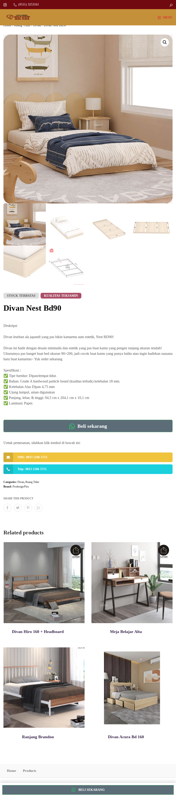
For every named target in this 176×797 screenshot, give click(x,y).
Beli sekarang (91, 426)
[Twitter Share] (18, 508)
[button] (165, 42)
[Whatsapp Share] (38, 508)
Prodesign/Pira (21, 486)
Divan (20, 482)
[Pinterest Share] (28, 508)
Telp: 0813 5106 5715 (32, 469)
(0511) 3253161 (28, 4)
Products (29, 771)
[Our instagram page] (5, 4)
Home (11, 771)
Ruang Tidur (32, 482)
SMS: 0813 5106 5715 (32, 457)
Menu (168, 17)
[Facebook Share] (7, 508)
